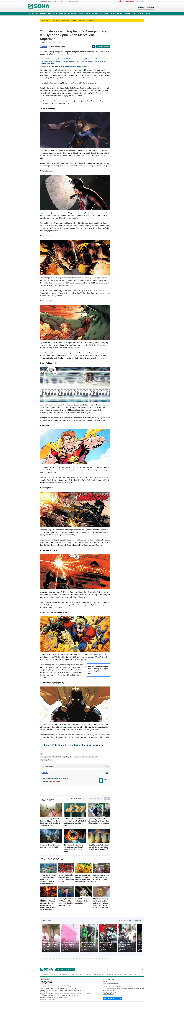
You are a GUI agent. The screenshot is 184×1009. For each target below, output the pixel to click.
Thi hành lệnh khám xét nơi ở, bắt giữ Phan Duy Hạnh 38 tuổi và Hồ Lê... (51, 945)
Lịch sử (90, 20)
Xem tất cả (137, 920)
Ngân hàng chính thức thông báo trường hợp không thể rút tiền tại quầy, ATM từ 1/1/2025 (98, 821)
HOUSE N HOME (46, 1)
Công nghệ (140, 13)
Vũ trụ (74, 20)
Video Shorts (47, 920)
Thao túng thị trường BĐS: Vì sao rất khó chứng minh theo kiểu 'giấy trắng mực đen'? (65, 902)
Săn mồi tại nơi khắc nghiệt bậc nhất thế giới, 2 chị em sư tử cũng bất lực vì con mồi (69, 59)
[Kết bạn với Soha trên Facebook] (101, 780)
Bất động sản (72, 13)
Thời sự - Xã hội (55, 974)
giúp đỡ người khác (46, 760)
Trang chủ (46, 974)
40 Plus (81, 13)
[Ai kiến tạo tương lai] (145, 7)
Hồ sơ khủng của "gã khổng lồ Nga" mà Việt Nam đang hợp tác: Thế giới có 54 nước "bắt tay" (98, 848)
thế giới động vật (57, 778)
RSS (139, 974)
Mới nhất (35, 13)
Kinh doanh (62, 13)
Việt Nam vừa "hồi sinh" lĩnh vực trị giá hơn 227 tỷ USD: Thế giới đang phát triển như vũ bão (75, 822)
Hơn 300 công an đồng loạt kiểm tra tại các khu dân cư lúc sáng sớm (101, 878)
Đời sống (148, 13)
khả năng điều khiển (92, 757)
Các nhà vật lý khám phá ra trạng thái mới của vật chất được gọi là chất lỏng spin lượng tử (73, 848)
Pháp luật (119, 13)
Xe (134, 13)
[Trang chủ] (39, 7)
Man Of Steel (57, 757)
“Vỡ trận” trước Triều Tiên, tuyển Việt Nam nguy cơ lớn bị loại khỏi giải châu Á (66, 878)
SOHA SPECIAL (73, 1)
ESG (49, 13)
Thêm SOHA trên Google (58, 46)
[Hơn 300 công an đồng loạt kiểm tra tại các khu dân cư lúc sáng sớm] (101, 868)
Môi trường (45, 20)
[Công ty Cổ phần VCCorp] (66, 981)
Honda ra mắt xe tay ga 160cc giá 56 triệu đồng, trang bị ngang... (107, 945)
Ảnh (135, 974)
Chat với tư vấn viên (113, 998)
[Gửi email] (93, 46)
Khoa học (82, 20)
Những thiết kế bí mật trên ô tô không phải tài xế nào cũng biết (73, 745)
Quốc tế (87, 13)
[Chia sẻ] (43, 47)
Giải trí (112, 13)
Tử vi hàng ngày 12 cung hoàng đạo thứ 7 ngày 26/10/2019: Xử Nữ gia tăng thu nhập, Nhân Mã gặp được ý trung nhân (73, 62)
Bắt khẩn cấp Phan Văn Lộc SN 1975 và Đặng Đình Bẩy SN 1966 (88, 945)
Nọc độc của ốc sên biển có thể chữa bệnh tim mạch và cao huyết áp (64, 66)
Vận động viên (67, 757)
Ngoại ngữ (65, 20)
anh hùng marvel (79, 757)
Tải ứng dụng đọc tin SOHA (65, 969)
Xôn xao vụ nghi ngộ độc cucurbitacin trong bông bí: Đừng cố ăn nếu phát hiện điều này (83, 878)
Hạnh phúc (43, 13)
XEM (107, 798)
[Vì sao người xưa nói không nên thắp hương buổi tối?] (51, 836)
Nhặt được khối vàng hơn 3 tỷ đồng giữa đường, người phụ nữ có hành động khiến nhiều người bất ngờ (100, 903)
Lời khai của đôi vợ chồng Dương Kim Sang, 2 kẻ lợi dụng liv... (69, 945)
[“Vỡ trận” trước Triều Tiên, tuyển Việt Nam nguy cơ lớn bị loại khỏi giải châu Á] (66, 868)
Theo (75, 766)
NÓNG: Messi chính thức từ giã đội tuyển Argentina (82, 901)
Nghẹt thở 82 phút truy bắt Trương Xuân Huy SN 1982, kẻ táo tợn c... (126, 945)
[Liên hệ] (106, 773)
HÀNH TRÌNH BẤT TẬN (60, 1)
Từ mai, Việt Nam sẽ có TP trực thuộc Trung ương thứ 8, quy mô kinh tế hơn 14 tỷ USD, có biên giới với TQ (48, 879)
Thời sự (55, 13)
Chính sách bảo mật (108, 994)
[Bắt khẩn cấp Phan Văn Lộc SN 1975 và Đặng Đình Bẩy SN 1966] (89, 938)
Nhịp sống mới (104, 13)
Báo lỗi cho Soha (104, 46)
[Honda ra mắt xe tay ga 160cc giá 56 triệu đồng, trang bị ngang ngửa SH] (108, 938)
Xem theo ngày (76, 798)
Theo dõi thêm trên (122, 920)
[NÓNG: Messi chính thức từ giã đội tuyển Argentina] (83, 891)
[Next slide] (139, 939)
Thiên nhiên (55, 20)
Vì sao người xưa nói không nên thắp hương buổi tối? (49, 846)
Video (130, 974)
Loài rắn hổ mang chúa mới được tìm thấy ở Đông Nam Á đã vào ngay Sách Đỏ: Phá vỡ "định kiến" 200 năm (50, 822)
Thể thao (95, 13)
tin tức (46, 778)
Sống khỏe (128, 13)
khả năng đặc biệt (46, 757)
